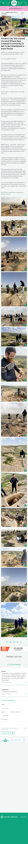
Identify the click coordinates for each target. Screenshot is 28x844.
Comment (4, 719)
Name (3, 704)
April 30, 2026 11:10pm (6, 694)
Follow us (24, 817)
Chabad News (9, 12)
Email (11, 712)
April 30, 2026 (23, 13)
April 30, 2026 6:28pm (6, 682)
